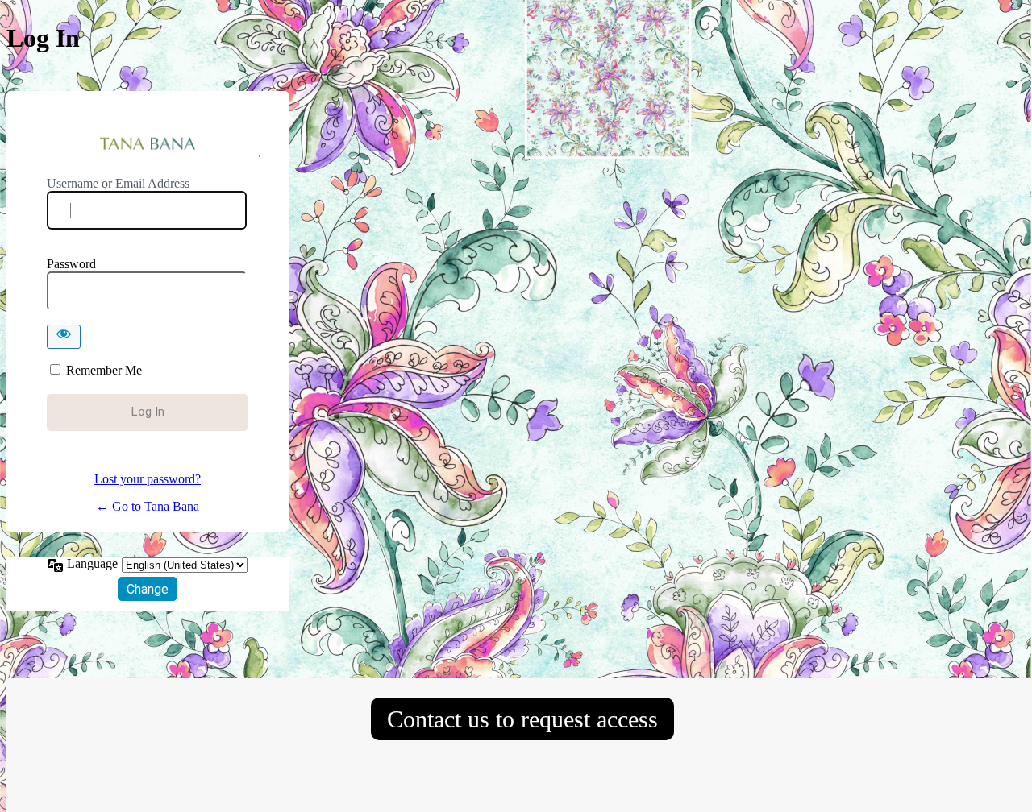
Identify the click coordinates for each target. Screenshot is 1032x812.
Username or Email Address (118, 183)
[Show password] (64, 337)
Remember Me (104, 370)
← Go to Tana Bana (147, 506)
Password (71, 264)
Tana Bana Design (148, 145)
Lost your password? (147, 479)
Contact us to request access (522, 719)
